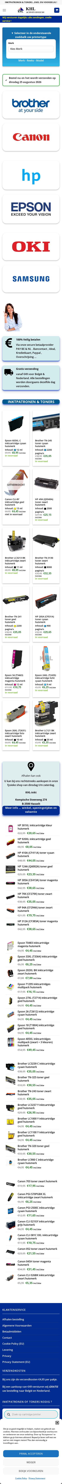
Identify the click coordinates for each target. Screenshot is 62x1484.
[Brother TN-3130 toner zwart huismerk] (46, 541)
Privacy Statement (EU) (16, 1362)
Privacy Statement (37, 1478)
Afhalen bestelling (13, 1319)
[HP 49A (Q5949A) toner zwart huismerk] (46, 482)
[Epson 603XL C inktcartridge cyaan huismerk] (15, 423)
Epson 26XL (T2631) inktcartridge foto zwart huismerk (15, 733)
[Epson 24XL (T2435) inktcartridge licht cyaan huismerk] (46, 658)
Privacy (6, 1356)
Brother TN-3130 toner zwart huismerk (44, 560)
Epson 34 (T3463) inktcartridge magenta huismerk (15, 678)
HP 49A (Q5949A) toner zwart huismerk (44, 502)
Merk (11, 43)
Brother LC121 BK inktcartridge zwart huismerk (45, 733)
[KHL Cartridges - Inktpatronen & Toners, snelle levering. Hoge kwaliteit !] (31, 10)
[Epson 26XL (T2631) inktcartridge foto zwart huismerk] (15, 713)
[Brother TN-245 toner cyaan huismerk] (46, 423)
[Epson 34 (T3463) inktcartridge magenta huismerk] (15, 658)
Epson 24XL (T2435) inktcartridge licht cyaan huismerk (45, 678)
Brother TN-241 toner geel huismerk (13, 619)
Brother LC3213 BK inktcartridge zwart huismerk (15, 560)
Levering (7, 1350)
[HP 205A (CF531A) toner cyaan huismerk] (46, 599)
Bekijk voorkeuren (31, 1471)
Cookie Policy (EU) (13, 1343)
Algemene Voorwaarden (17, 1325)
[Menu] (4, 10)
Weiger (31, 1462)
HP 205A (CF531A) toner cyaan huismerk (44, 619)
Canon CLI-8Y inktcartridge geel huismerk (14, 502)
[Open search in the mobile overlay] (31, 1414)
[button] (57, 1422)
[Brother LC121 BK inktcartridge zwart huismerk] (46, 713)
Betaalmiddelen (11, 1331)
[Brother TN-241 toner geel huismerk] (15, 599)
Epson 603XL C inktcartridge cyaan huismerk (15, 443)
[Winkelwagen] (56, 10)
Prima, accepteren (31, 1453)
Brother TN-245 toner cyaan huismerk (43, 443)
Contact (7, 1337)
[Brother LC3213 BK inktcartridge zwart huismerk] (15, 541)
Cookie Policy (21, 1478)
